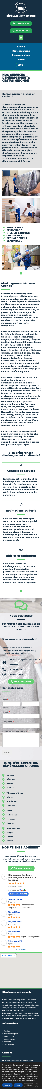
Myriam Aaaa (14, 931)
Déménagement (21, 51)
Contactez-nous (12, 687)
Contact (21, 59)
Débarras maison (21, 55)
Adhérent (7, 1042)
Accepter (7, 1085)
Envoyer (7, 752)
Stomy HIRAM (14, 912)
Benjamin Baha (14, 921)
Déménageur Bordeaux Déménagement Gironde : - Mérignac (22, 877)
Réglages (29, 1085)
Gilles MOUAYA (15, 941)
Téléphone (8, 722)
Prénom (5, 707)
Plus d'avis (21, 949)
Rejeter (18, 1085)
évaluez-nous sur (17, 893)
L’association (9, 1039)
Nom (5, 699)
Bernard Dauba (15, 899)
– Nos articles (8, 1044)
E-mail (6, 712)
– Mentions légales (10, 1034)
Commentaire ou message (15, 731)
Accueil (21, 46)
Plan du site (9, 1036)
